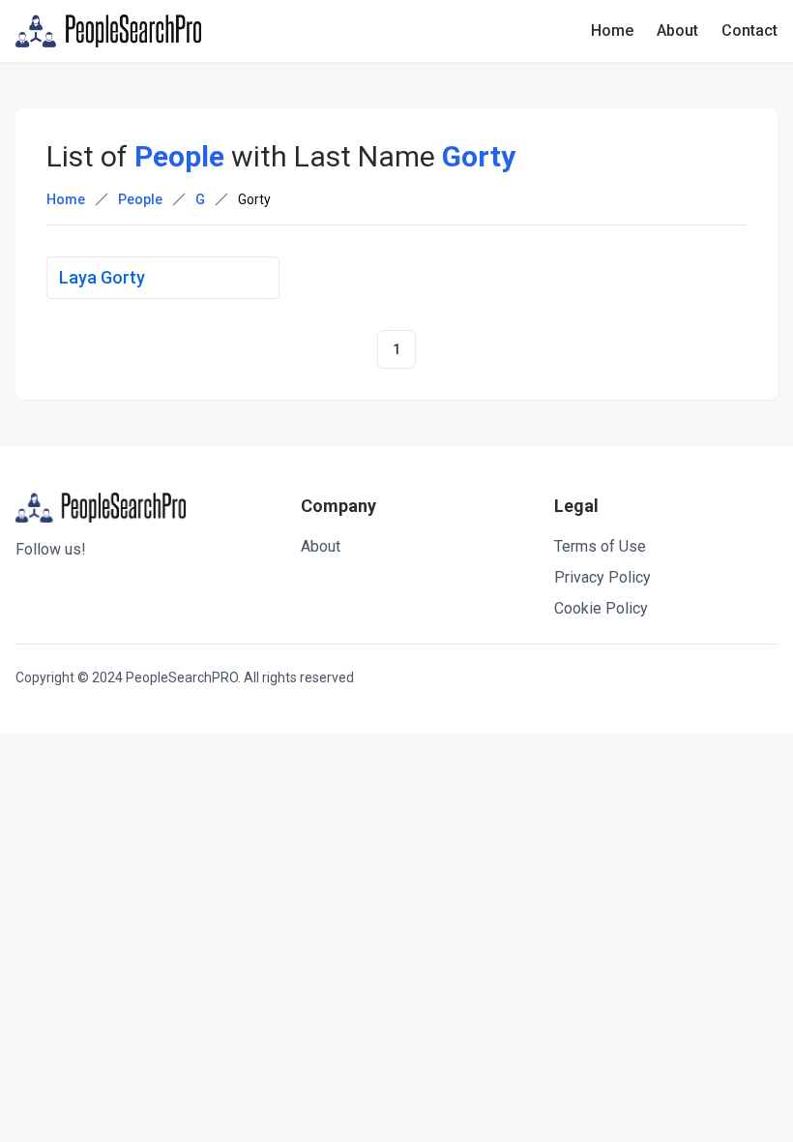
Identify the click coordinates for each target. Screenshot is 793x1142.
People (140, 199)
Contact (749, 30)
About (677, 30)
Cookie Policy (601, 608)
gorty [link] (254, 199)
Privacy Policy (602, 577)
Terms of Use (600, 546)
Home (612, 30)
